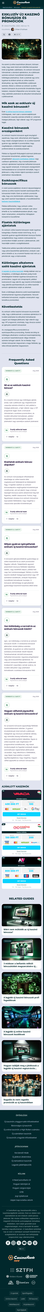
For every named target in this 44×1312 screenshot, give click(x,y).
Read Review (21, 818)
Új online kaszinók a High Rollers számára (21, 1129)
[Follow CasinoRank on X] (19, 1243)
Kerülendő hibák (22, 1153)
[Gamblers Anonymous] (11, 1282)
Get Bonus (21, 814)
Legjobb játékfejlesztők (21, 1165)
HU (20, 1249)
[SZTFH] (21, 1270)
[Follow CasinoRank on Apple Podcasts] (35, 1243)
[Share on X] (4, 34)
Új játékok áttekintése (21, 1157)
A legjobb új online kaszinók (12, 271)
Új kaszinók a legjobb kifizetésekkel (21, 1137)
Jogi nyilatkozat (21, 1196)
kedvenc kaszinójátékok (11, 201)
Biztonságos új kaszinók (21, 1125)
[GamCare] (22, 1282)
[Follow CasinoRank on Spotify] (29, 1243)
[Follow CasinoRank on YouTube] (24, 1243)
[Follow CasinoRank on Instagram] (13, 1243)
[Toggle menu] (3, 3)
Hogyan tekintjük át (21, 1184)
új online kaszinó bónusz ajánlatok (19, 112)
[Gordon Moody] (31, 1276)
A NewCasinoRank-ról (21, 1180)
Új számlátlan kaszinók (21, 1133)
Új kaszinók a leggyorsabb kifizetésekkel (21, 1121)
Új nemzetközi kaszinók (22, 1161)
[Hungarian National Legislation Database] (14, 1276)
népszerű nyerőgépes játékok (23, 159)
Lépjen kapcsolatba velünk (21, 1200)
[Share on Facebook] (9, 34)
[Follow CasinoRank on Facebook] (8, 1243)
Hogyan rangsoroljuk (22, 1188)
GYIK (22, 1192)
